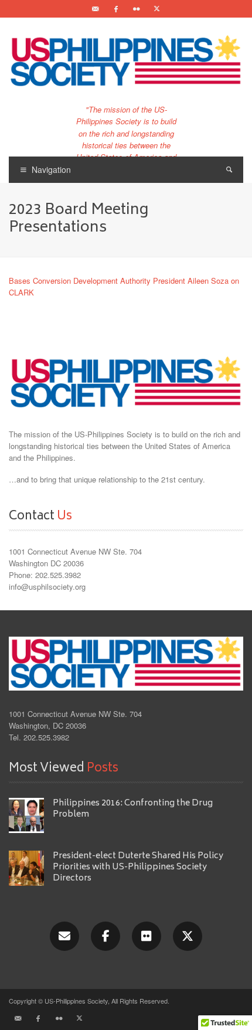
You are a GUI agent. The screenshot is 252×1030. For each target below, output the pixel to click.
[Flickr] (136, 9)
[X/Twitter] (187, 936)
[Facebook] (116, 9)
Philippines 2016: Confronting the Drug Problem (133, 809)
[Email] (95, 9)
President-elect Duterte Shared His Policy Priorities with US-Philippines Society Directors (138, 867)
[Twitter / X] (157, 9)
